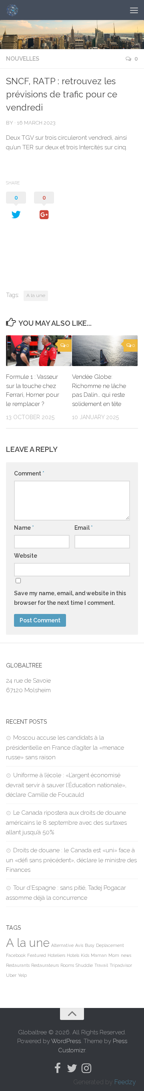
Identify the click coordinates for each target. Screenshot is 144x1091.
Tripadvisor (121, 965)
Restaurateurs (45, 965)
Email (83, 528)
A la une (35, 295)
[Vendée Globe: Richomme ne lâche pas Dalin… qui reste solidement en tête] (105, 350)
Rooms (67, 965)
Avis (79, 945)
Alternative (62, 945)
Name (24, 528)
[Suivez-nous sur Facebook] (57, 1068)
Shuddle (84, 965)
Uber (11, 975)
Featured (36, 955)
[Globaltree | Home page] (14, 10)
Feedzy (125, 1082)
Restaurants (18, 965)
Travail (101, 965)
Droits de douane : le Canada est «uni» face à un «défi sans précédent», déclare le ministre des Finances (71, 860)
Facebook (16, 955)
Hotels (73, 955)
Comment (29, 473)
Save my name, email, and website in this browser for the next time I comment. (70, 598)
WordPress (66, 1041)
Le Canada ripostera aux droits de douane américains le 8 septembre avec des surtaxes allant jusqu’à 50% (66, 822)
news (126, 955)
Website (25, 555)
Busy (89, 945)
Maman (99, 955)
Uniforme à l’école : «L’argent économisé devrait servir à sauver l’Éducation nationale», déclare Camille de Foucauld (66, 785)
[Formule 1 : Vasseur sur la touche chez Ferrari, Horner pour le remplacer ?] (39, 350)
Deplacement (110, 945)
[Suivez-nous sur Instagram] (86, 1068)
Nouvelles (22, 58)
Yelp (22, 975)
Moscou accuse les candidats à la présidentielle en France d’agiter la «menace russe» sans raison (65, 747)
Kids (85, 955)
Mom (113, 955)
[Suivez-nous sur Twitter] (72, 1068)
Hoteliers (56, 955)
